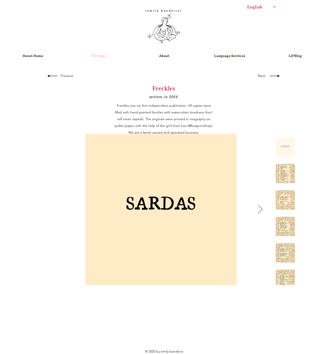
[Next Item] (260, 209)
